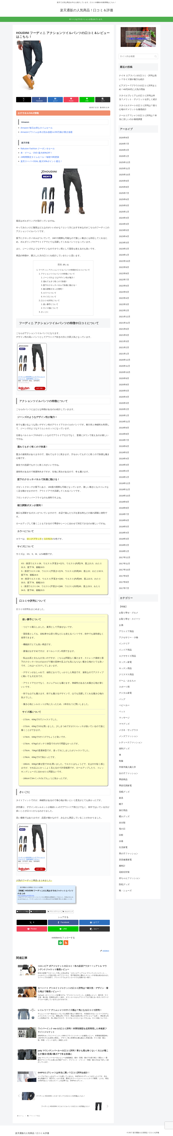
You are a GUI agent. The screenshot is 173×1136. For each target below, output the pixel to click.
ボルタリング (68, 911)
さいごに (44, 312)
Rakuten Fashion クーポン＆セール (38, 148)
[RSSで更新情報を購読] (66, 942)
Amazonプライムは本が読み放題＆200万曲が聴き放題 (46, 132)
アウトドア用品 (24, 911)
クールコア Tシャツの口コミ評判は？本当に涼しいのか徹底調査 (138, 117)
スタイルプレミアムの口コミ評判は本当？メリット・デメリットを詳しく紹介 (138, 97)
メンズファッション (38, 911)
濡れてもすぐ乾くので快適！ (55, 281)
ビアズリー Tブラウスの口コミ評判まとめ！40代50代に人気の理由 (138, 87)
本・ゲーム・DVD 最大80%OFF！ (36, 152)
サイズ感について (50, 308)
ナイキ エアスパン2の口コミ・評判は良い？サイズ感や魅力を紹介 (138, 77)
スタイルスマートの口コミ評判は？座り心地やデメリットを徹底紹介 (138, 107)
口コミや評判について (50, 300)
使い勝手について (50, 304)
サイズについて (49, 297)
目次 (60, 264)
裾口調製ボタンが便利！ (53, 289)
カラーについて (49, 293)
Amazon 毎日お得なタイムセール (37, 127)
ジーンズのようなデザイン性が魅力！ (59, 277)
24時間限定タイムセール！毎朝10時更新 (40, 157)
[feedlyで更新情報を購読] (60, 942)
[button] (102, 99)
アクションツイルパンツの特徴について (58, 274)
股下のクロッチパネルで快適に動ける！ (60, 285)
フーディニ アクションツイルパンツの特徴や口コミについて (64, 270)
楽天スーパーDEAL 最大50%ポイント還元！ (41, 161)
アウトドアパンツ (55, 911)
